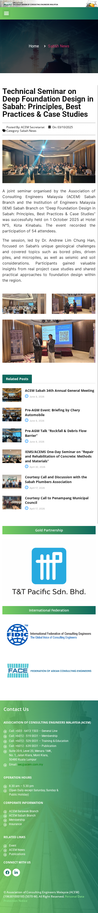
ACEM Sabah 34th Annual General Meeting (59, 390)
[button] (6, 13)
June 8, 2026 (36, 396)
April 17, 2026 (37, 487)
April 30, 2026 (37, 466)
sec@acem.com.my (30, 764)
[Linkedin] (16, 872)
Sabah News (58, 46)
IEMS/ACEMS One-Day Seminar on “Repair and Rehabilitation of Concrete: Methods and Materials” (59, 456)
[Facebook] (7, 872)
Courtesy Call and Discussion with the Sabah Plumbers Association (56, 479)
